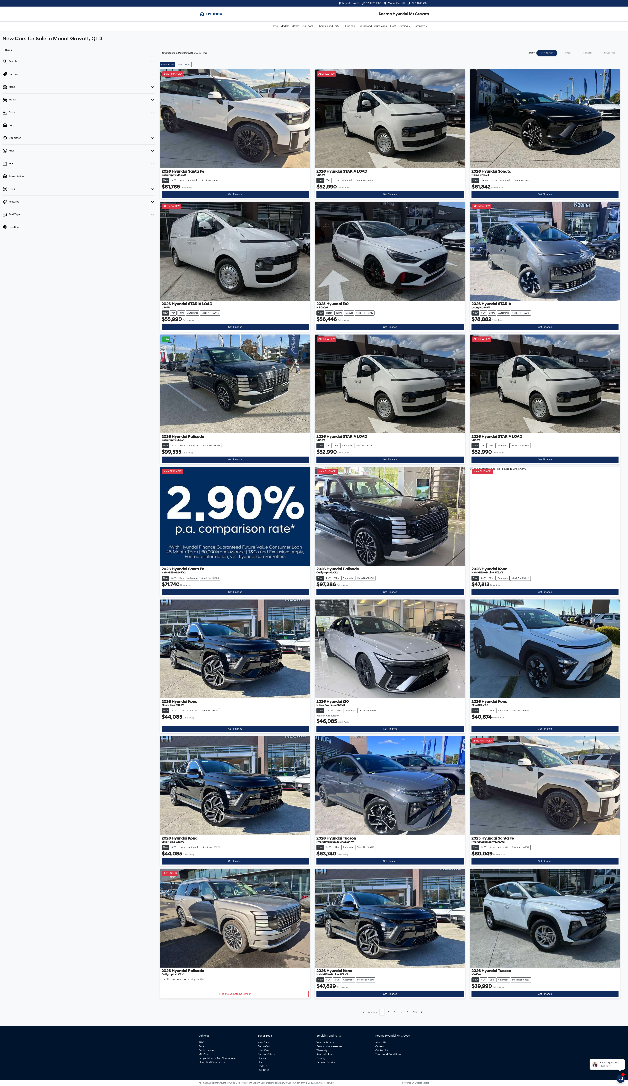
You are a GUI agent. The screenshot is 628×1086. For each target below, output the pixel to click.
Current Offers (266, 1054)
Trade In (262, 1066)
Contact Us (381, 1050)
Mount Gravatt (350, 3)
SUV (201, 1042)
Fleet (393, 26)
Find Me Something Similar (235, 994)
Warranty (321, 1050)
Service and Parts (329, 26)
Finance (350, 26)
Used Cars (263, 1050)
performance (206, 1050)
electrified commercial (212, 1062)
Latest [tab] (567, 53)
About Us (380, 1042)
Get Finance (235, 194)
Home (274, 26)
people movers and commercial (217, 1058)
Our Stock (307, 26)
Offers (295, 26)
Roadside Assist (325, 1054)
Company (419, 26)
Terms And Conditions (388, 1054)
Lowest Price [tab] (609, 53)
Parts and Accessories (329, 1046)
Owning (403, 26)
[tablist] (578, 53)
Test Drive (263, 1070)
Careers (379, 1046)
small (202, 1046)
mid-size (204, 1054)
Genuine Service (326, 1062)
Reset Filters (167, 64)
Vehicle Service (325, 1042)
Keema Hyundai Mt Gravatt (404, 14)
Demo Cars (264, 1046)
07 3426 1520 (419, 3)
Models (284, 26)
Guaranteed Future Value (373, 26)
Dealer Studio (422, 1083)
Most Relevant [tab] (547, 53)
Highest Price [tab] (588, 53)
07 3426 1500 (373, 3)
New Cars (263, 1042)
